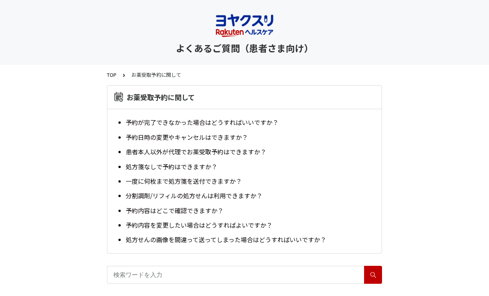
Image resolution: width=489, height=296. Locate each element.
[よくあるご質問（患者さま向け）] (244, 26)
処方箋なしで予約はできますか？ (171, 166)
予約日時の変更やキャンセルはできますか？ (187, 137)
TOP (112, 74)
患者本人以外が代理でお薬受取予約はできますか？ (196, 151)
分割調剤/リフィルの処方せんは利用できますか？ (194, 195)
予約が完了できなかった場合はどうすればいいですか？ (202, 122)
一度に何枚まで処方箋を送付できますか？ (184, 181)
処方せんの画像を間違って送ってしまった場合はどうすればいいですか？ (226, 239)
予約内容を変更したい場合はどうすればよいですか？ (199, 225)
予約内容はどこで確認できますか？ (174, 210)
